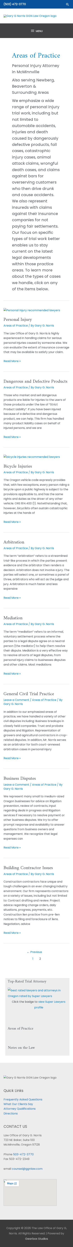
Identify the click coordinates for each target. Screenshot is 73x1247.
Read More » (12, 361)
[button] (67, 4)
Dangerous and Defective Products (35, 382)
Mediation (13, 618)
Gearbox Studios (36, 1239)
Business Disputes (20, 779)
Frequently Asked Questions (23, 1099)
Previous (34, 952)
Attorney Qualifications (20, 1109)
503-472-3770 (23, 1154)
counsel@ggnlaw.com (27, 1169)
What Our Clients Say (18, 1104)
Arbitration (14, 542)
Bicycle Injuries (18, 466)
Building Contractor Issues (28, 868)
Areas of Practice (16, 326)
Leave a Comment (16, 700)
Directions (11, 1113)
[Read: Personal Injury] (32, 310)
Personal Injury (18, 320)
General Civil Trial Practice (29, 694)
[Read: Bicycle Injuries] (32, 457)
